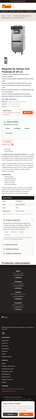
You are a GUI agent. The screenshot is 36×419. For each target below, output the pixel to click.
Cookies (4, 382)
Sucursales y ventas (7, 371)
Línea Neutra (5, 348)
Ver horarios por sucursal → (9, 391)
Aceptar (26, 414)
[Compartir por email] (10, 144)
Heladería (17, 101)
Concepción (9, 133)
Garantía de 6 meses (12, 249)
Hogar (3, 354)
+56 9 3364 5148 (19, 296)
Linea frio (9, 106)
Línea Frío (5, 343)
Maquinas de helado (16, 103)
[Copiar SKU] (18, 99)
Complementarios (7, 356)
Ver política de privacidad (19, 410)
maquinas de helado (15, 106)
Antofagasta (17, 128)
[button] (26, 6)
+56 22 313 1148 (19, 275)
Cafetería (11, 101)
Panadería (5, 351)
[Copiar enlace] (12, 145)
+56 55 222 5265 (19, 285)
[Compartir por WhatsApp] (8, 144)
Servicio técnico (6, 377)
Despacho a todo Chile (13, 220)
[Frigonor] (6, 6)
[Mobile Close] (0, 418)
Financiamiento (6, 374)
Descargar (27, 112)
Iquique (8, 128)
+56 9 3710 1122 (19, 307)
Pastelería (23, 101)
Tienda (4, 363)
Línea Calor (5, 346)
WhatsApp (19, 277)
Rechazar (10, 414)
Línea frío (9, 103)
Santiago (27, 128)
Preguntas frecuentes (8, 368)
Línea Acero (5, 340)
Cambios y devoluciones (13, 253)
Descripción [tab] (7, 149)
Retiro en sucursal (11, 244)
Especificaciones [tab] (8, 151)
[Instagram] (3, 333)
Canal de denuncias (7, 379)
